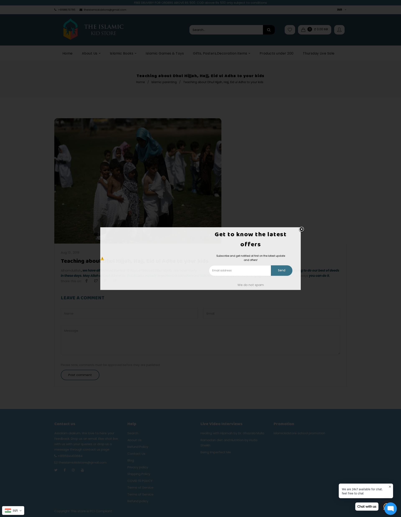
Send (281, 270)
